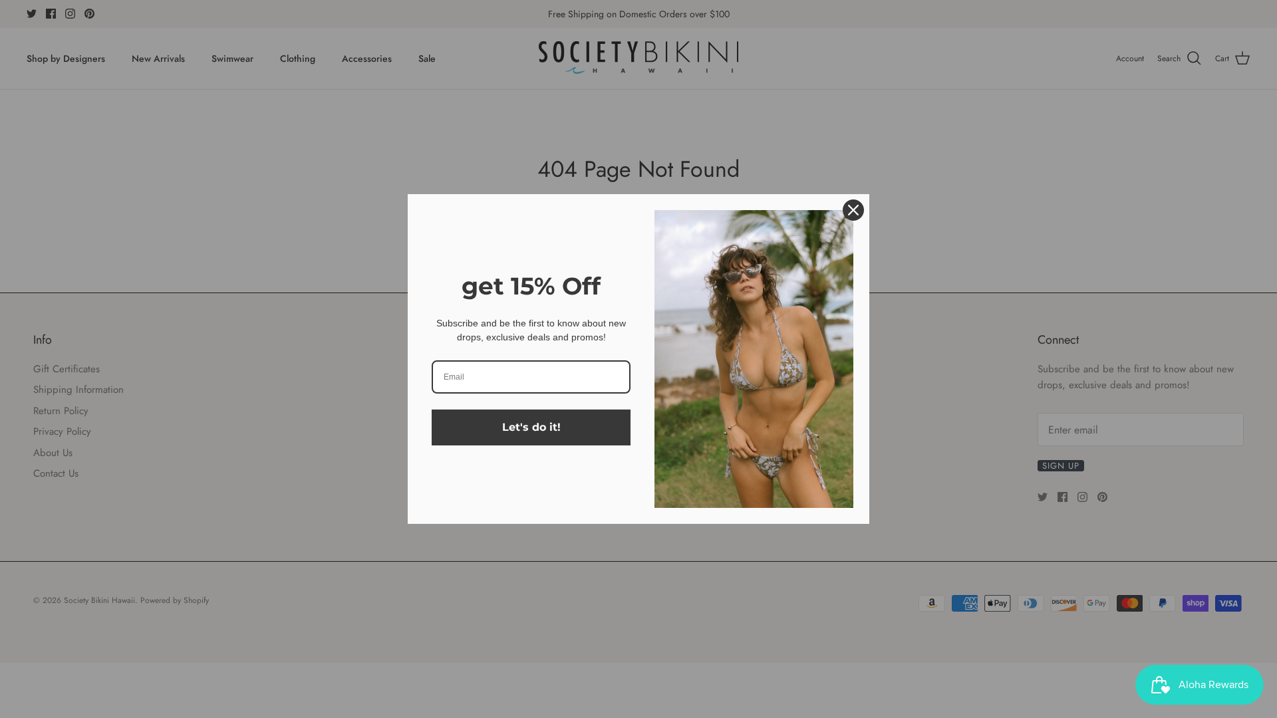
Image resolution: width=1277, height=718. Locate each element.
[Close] (853, 210)
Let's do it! (531, 427)
